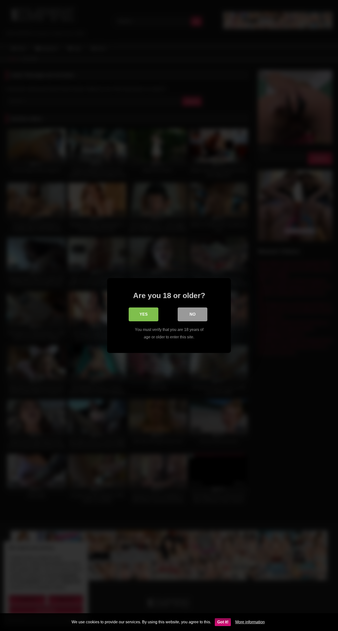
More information (250, 622)
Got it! (222, 622)
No (192, 314)
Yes (144, 314)
